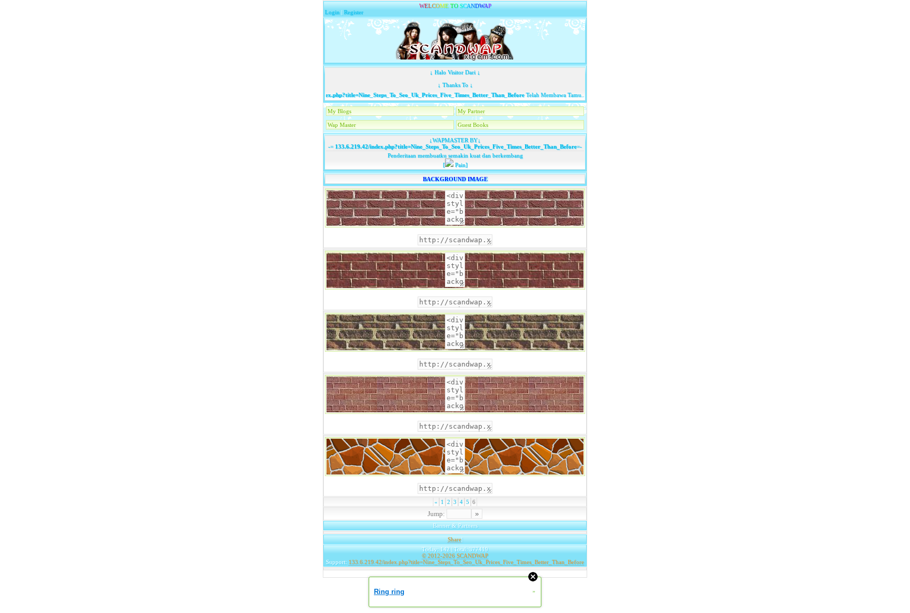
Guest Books (473, 125)
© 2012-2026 (438, 555)
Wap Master (342, 125)
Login (332, 12)
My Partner (471, 111)
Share (454, 539)
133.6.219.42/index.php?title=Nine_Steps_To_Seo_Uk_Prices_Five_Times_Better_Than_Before (393, 95)
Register (353, 12)
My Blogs (339, 111)
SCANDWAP (472, 555)
